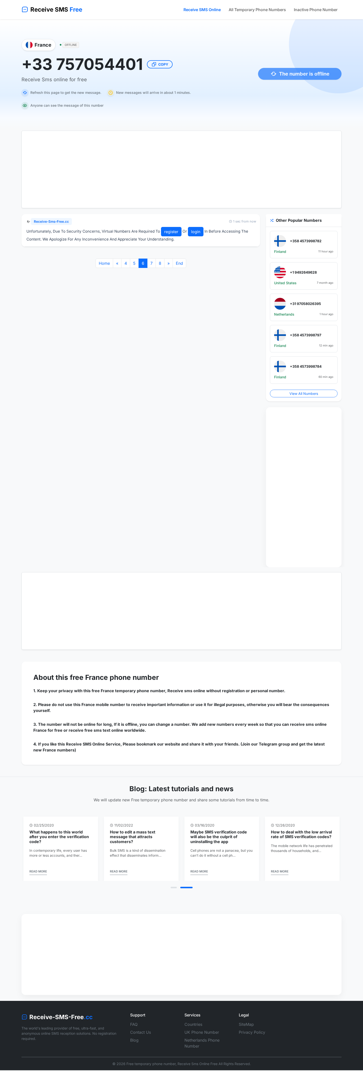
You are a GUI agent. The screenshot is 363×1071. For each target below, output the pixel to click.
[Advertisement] (181, 169)
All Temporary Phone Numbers (257, 9)
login (195, 231)
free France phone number (114, 677)
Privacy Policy (252, 1032)
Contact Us (140, 1032)
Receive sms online (186, 690)
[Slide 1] (174, 887)
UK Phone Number (201, 1032)
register (171, 231)
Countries (193, 1024)
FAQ (134, 1024)
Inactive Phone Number (316, 9)
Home (104, 263)
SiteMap (246, 1024)
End (179, 263)
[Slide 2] (186, 887)
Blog (134, 1040)
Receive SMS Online (202, 9)
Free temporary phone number (151, 1064)
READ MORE (38, 871)
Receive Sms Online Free (198, 1064)
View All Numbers (303, 393)
